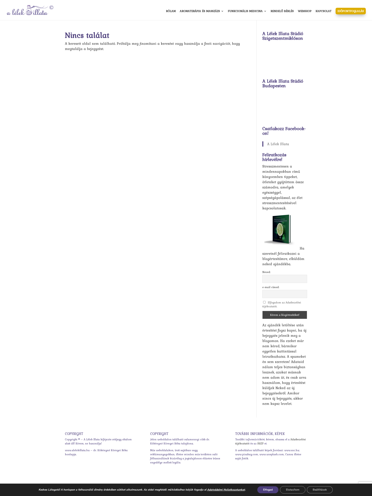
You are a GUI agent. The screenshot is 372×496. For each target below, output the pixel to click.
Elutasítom (292, 490)
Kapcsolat (324, 11)
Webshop (305, 11)
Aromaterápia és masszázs (200, 11)
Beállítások (320, 490)
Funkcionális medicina (245, 11)
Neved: (266, 272)
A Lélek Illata (278, 144)
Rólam (171, 11)
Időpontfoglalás (351, 11)
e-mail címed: (270, 287)
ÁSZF (260, 443)
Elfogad (268, 490)
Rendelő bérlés (282, 11)
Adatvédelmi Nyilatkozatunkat (226, 490)
